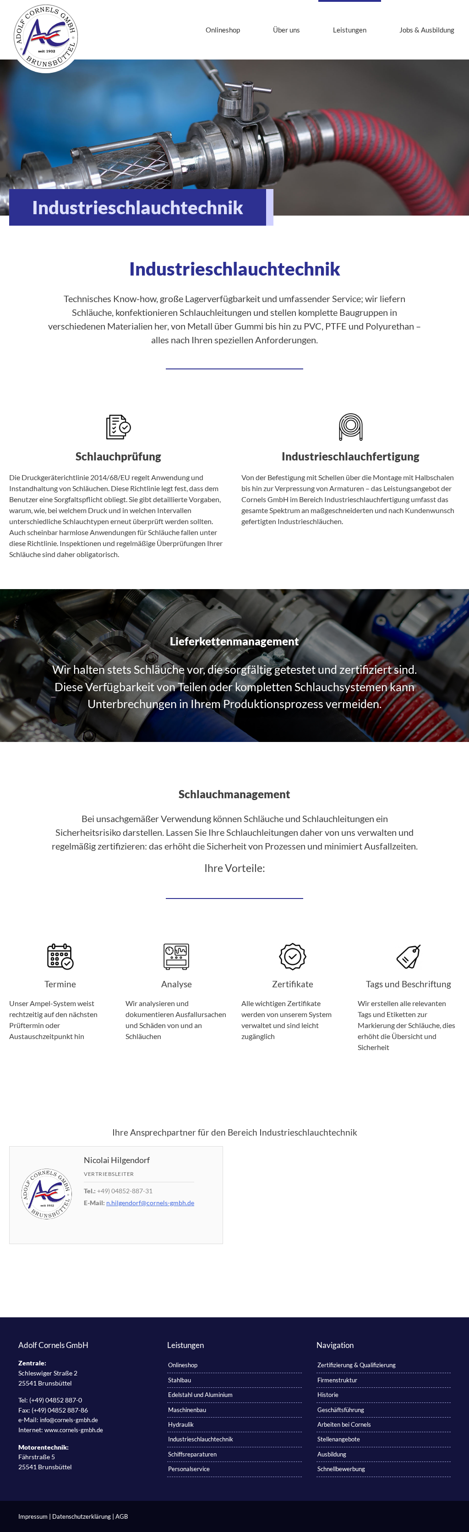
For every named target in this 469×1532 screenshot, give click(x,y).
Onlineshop (223, 30)
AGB (121, 1516)
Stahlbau (179, 1380)
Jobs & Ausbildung (426, 30)
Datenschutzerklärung (81, 1516)
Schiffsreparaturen (192, 1454)
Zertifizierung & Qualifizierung (356, 1365)
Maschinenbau (187, 1409)
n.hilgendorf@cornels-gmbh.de (150, 1203)
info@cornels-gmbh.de (69, 1420)
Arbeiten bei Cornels (344, 1424)
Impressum (33, 1516)
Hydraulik (181, 1424)
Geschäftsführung (340, 1409)
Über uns (286, 30)
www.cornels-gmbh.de (73, 1430)
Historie (327, 1394)
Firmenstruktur (337, 1380)
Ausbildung (331, 1454)
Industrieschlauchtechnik (200, 1439)
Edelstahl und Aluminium (200, 1394)
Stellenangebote (338, 1439)
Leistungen (349, 30)
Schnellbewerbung (341, 1468)
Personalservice (189, 1468)
